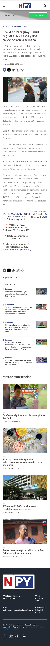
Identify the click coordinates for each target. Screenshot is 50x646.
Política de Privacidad (12, 629)
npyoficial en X (10, 277)
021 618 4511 (40, 610)
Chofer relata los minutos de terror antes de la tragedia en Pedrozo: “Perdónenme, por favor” (18, 328)
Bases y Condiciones (39, 627)
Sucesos (8, 289)
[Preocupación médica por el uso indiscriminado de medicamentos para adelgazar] (25, 440)
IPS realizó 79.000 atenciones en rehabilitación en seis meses (19, 507)
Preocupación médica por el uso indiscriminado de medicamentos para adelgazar (22, 462)
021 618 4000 (39, 598)
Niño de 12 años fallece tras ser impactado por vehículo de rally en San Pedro (18, 362)
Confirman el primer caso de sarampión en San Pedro (24, 417)
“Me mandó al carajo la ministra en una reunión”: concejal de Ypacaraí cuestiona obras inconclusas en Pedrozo (18, 310)
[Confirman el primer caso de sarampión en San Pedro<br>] (25, 396)
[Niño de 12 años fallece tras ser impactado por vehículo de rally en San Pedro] (41, 360)
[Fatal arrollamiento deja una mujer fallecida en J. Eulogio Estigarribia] (41, 291)
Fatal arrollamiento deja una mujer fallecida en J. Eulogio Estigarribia (17, 294)
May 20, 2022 (46, 214)
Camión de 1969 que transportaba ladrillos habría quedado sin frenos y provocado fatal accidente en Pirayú (18, 346)
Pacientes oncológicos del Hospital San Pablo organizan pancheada (23, 551)
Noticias (6, 26)
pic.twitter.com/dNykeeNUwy (16, 249)
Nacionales (16, 26)
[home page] (25, 6)
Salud (26, 26)
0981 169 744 (11, 597)
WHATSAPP (38, 15)
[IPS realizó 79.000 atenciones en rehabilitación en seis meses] (25, 487)
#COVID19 (16, 213)
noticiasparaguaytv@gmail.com (18, 608)
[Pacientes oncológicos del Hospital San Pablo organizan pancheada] (25, 531)
